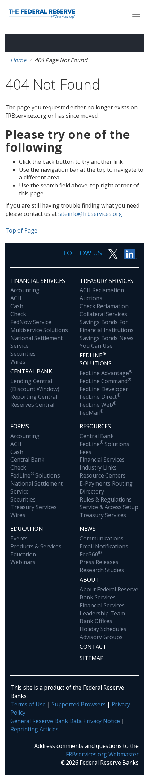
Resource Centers (103, 475)
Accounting (25, 290)
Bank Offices (96, 621)
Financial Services (37, 281)
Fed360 (91, 554)
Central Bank (31, 371)
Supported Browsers (79, 704)
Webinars (22, 562)
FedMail (91, 412)
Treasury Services (106, 281)
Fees (85, 452)
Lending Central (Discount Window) (34, 385)
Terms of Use (28, 704)
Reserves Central (32, 404)
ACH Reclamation (102, 290)
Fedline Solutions (96, 359)
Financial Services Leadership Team (102, 609)
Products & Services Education (35, 550)
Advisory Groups (101, 637)
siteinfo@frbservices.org (90, 214)
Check (18, 314)
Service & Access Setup (109, 507)
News (88, 528)
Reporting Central (33, 397)
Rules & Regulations (106, 499)
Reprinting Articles (34, 729)
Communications (101, 538)
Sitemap (92, 658)
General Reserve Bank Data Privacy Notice (65, 721)
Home (18, 60)
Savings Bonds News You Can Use (107, 342)
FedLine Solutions (35, 475)
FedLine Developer (104, 389)
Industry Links (98, 467)
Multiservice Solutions (39, 330)
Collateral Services (103, 314)
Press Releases (99, 562)
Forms (19, 426)
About (89, 579)
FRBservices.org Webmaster (102, 754)
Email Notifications (104, 546)
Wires (17, 361)
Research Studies (102, 570)
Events (19, 538)
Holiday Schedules (103, 629)
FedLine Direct (100, 397)
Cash (16, 306)
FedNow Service (30, 322)
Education (26, 528)
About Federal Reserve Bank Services (109, 593)
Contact (93, 646)
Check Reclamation (104, 306)
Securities (23, 353)
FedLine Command (105, 381)
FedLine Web (98, 404)
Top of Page (21, 230)
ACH (15, 298)
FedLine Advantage (106, 373)
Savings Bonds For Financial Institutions (107, 326)
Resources (95, 426)
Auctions (91, 298)
